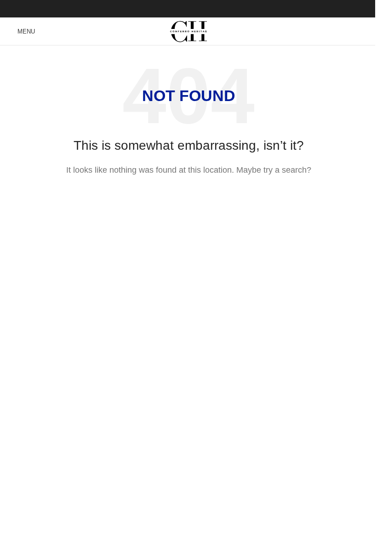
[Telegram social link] (211, 8)
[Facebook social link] (165, 8)
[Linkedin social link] (200, 8)
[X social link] (177, 8)
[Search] (366, 31)
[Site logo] (188, 30)
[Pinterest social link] (188, 8)
